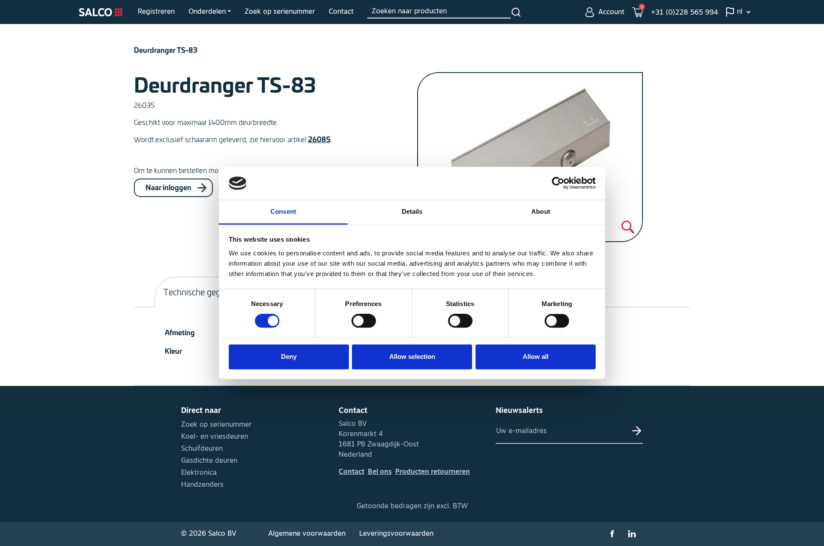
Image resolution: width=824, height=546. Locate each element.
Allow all (535, 356)
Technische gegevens (203, 291)
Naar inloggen (169, 186)
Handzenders (202, 485)
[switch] (363, 321)
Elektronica (199, 473)
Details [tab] (412, 211)
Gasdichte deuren (209, 461)
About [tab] (540, 211)
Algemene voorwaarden (306, 534)
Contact (341, 12)
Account (611, 12)
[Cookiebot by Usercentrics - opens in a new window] (558, 183)
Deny (289, 356)
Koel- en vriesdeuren (214, 437)
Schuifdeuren (202, 449)
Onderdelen (207, 12)
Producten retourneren (432, 472)
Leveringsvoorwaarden (396, 534)
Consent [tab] (283, 211)
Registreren (156, 12)
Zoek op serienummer (280, 12)
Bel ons (380, 472)
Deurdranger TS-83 (165, 49)
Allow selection (412, 356)
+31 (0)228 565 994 (684, 12)
